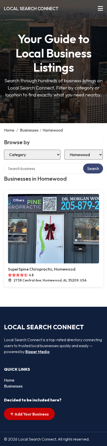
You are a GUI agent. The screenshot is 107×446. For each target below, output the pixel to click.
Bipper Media (37, 351)
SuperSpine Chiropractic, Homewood (41, 269)
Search (93, 168)
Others (18, 200)
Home (9, 130)
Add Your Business (31, 414)
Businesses (29, 130)
